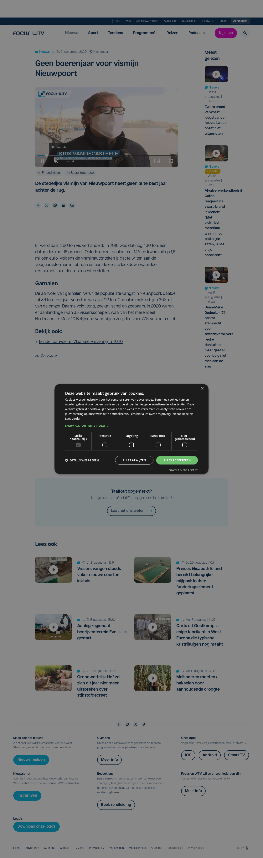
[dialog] (131, 429)
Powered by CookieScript (183, 470)
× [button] (202, 388)
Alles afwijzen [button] (134, 460)
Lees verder (72, 418)
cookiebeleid (185, 414)
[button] (131, 425)
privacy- (166, 414)
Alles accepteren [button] (177, 460)
